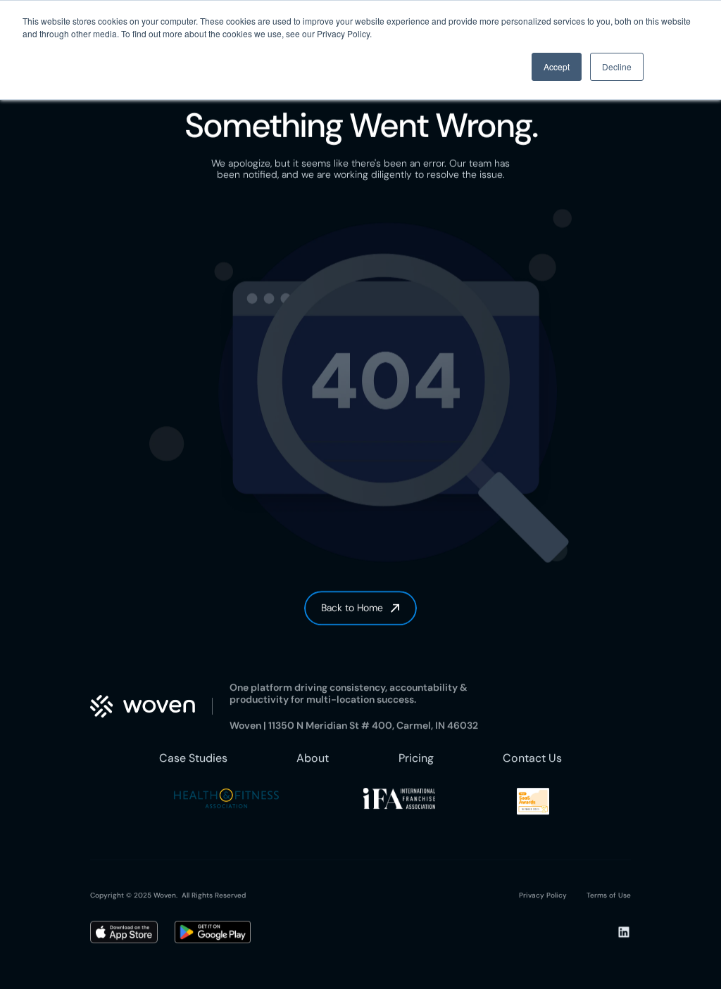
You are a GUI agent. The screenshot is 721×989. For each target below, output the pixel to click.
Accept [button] (557, 66)
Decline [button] (617, 66)
